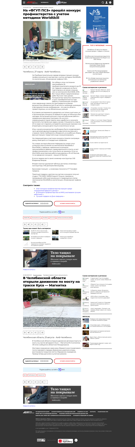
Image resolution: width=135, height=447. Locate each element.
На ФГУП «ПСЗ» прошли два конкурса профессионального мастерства (40, 232)
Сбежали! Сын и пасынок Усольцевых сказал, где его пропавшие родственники (101, 286)
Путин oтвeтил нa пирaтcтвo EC (99, 142)
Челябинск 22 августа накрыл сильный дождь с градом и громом (97, 50)
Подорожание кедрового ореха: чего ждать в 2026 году (100, 344)
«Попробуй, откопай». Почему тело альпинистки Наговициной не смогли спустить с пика (100, 109)
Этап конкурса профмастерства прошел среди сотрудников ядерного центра (53, 189)
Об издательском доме (42, 411)
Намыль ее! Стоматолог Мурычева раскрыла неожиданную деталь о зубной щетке (100, 304)
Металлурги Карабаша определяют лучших (66, 237)
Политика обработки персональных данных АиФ (73, 413)
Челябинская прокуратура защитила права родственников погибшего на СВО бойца (97, 57)
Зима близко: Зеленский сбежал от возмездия (100, 131)
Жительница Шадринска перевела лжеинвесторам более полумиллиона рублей (97, 65)
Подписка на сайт (82, 411)
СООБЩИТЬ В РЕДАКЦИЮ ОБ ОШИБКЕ (83, 415)
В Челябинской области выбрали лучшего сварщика (40, 237)
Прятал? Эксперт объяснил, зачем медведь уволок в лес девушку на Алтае (100, 91)
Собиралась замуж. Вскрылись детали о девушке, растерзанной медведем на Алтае (99, 292)
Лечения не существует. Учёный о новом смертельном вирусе (100, 114)
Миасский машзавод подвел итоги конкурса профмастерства (69, 231)
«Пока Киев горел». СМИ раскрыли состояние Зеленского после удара (100, 325)
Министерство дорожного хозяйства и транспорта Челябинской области (44, 328)
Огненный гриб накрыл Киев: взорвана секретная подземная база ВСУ (100, 156)
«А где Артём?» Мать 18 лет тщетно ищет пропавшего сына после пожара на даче (100, 103)
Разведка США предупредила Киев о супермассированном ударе (100, 319)
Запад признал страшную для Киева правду (100, 149)
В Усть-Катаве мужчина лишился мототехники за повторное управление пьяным (97, 79)
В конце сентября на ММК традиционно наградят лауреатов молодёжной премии (41, 244)
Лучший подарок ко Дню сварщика (49, 196)
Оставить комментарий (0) (67, 203)
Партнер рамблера (51, 440)
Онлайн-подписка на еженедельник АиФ (63, 411)
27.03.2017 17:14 (27, 7)
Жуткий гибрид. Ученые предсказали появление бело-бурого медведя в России (101, 97)
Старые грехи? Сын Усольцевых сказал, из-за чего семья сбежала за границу (100, 280)
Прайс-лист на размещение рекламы (46, 413)
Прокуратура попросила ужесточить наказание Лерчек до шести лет (100, 137)
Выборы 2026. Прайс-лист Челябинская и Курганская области (53, 415)
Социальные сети (103, 411)
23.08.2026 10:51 (27, 275)
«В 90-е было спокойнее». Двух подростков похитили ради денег (100, 297)
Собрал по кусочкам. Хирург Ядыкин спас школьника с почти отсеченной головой (101, 121)
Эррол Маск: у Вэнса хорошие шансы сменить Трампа (100, 337)
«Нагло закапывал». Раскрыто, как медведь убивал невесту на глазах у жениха (100, 310)
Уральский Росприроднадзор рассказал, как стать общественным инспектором (97, 72)
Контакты (93, 411)
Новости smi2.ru (29, 269)
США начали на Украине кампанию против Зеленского (100, 331)
